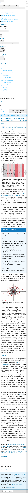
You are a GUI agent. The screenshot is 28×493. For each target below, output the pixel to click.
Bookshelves (16, 115)
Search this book (4, 26)
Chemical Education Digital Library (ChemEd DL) (13, 129)
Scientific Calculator (7, 78)
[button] (5, 89)
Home (7, 115)
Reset (2, 40)
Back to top (3, 456)
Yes (3, 469)
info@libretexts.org (11, 487)
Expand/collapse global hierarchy (2, 115)
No (8, 469)
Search (3, 491)
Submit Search (4, 31)
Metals (21, 394)
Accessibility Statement (11, 486)
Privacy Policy (15, 484)
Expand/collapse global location (26, 115)
